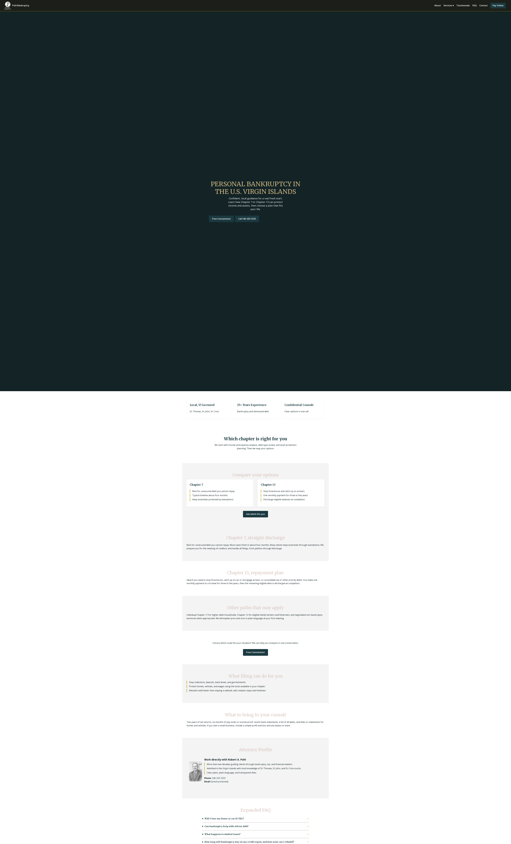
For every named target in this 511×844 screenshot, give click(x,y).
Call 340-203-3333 (247, 218)
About (437, 5)
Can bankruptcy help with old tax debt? (226, 826)
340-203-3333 (219, 778)
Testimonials (463, 5)
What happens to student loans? (222, 834)
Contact (483, 5)
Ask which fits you (255, 514)
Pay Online (498, 5)
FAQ (474, 5)
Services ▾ (449, 5)
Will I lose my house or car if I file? (224, 818)
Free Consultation (221, 218)
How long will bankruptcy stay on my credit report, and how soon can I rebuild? (249, 842)
